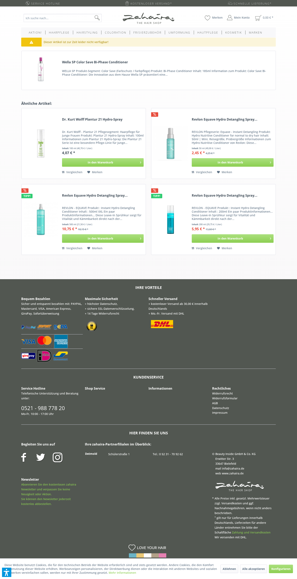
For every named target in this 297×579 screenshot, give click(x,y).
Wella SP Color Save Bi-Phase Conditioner (95, 62)
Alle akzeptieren (253, 569)
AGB (215, 403)
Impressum (219, 413)
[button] (6, 572)
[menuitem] (65, 18)
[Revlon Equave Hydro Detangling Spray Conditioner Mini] (170, 143)
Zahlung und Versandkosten (251, 532)
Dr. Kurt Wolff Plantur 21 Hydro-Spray (92, 119)
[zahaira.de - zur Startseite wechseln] (148, 18)
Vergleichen (73, 172)
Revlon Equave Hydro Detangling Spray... (224, 119)
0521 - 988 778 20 (43, 408)
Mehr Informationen (122, 573)
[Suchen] (104, 18)
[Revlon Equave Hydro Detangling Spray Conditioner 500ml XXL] (41, 219)
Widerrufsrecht (222, 393)
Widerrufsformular (225, 398)
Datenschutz (220, 408)
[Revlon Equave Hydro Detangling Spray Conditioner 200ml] (170, 219)
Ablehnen (229, 569)
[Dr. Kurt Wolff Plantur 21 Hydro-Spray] (41, 143)
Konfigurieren (281, 569)
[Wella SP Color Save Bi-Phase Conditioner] (41, 69)
